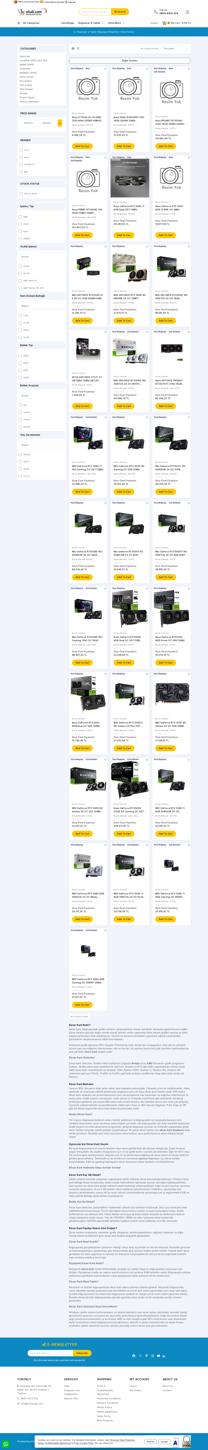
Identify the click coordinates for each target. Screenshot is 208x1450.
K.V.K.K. (101, 1385)
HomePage (67, 22)
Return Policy (104, 1407)
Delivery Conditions (108, 1402)
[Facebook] (134, 1356)
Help (66, 1385)
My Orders (136, 1390)
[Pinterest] (146, 1356)
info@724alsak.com (32, 1403)
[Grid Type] (73, 48)
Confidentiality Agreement (58, 1443)
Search (121, 11)
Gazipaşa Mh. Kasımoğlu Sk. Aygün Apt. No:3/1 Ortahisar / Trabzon (34, 1389)
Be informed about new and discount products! (59, 1360)
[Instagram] (152, 1356)
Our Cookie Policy (85, 1443)
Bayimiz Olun (71, 1398)
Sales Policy (104, 1416)
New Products (105, 1420)
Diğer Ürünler (129, 60)
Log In (133, 1385)
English (154, 22)
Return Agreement (107, 1411)
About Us (168, 1385)
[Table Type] (78, 48)
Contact (167, 1390)
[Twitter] (140, 1356)
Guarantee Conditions (109, 1398)
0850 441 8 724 (29, 1398)
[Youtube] (158, 1355)
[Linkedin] (164, 1356)
